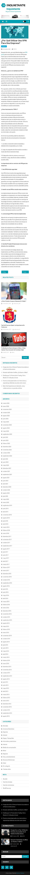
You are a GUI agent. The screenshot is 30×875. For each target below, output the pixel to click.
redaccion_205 (16, 303)
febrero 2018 (6, 530)
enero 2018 (6, 533)
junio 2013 (5, 685)
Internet (4, 46)
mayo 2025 (6, 422)
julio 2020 (5, 496)
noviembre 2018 (7, 514)
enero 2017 (6, 570)
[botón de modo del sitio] (24, 21)
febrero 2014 (6, 660)
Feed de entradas (7, 782)
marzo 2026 (6, 403)
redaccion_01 (17, 329)
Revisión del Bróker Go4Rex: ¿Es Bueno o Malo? (15, 372)
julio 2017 (5, 552)
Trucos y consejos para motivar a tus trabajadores (26, 272)
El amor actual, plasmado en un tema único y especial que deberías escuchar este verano (14, 382)
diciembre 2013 (7, 666)
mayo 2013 (6, 688)
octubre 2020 (6, 490)
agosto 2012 (6, 716)
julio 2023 (5, 437)
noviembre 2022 (7, 449)
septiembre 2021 (7, 474)
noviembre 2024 (7, 425)
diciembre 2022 (7, 446)
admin (15, 49)
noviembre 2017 (7, 539)
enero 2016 (6, 607)
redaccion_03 (14, 846)
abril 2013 (5, 691)
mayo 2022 (6, 465)
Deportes (5, 732)
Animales (5, 726)
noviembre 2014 (7, 635)
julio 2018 (5, 521)
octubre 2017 (6, 542)
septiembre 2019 (7, 505)
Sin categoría (6, 766)
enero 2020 (6, 502)
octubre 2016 (6, 580)
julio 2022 (5, 459)
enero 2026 (6, 406)
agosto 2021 (6, 477)
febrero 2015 (6, 629)
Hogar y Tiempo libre (8, 738)
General (5, 735)
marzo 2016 (6, 601)
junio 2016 (5, 592)
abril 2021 (5, 483)
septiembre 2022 (7, 456)
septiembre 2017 (7, 545)
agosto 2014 (6, 641)
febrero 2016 (6, 604)
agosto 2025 (6, 415)
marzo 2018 (6, 527)
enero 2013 (6, 700)
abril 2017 (5, 561)
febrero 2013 (6, 697)
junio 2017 (5, 555)
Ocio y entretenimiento (9, 757)
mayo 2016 (6, 595)
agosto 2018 (6, 518)
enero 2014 (6, 663)
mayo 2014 (6, 651)
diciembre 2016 (7, 573)
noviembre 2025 (7, 409)
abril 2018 (5, 524)
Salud (4, 763)
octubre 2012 (6, 710)
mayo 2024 (6, 431)
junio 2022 (5, 462)
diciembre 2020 (7, 487)
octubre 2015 (6, 617)
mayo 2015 (6, 626)
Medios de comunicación (9, 747)
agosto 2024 (6, 428)
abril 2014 (5, 654)
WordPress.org (7, 788)
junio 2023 (5, 440)
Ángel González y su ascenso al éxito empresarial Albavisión (6, 272)
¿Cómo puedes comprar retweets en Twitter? (13, 301)
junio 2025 (5, 418)
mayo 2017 (6, 558)
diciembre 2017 (7, 536)
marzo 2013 (6, 694)
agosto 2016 (6, 586)
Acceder (5, 779)
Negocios (5, 753)
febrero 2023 (6, 443)
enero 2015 (6, 632)
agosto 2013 (6, 679)
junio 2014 (5, 648)
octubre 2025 (6, 412)
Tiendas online (7, 769)
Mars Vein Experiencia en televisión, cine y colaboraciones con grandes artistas (14, 387)
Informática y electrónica (9, 741)
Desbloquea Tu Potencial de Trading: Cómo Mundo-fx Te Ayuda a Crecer (14, 376)
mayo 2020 (6, 499)
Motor (4, 750)
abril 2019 (5, 511)
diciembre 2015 (7, 611)
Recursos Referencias (9, 760)
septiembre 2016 (7, 583)
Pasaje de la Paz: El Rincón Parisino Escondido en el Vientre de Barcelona (16, 368)
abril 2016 (5, 598)
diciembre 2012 (7, 703)
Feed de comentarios (8, 785)
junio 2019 (5, 508)
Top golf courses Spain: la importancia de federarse (12, 326)
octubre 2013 (6, 672)
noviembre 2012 (7, 707)
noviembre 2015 (7, 614)
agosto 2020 (6, 493)
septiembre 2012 (7, 713)
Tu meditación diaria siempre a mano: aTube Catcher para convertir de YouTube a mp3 (13, 349)
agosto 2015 (6, 623)
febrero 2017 (6, 567)
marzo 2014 (6, 657)
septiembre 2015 (7, 620)
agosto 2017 (6, 549)
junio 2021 (5, 480)
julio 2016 (5, 589)
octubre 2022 (6, 452)
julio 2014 (5, 645)
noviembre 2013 (7, 669)
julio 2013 (5, 682)
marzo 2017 (6, 564)
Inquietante (13, 8)
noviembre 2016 (7, 576)
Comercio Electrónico (8, 729)
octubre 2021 (6, 471)
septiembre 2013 (7, 676)
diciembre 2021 (7, 468)
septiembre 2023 (7, 434)
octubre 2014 (6, 638)
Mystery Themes (20, 873)
